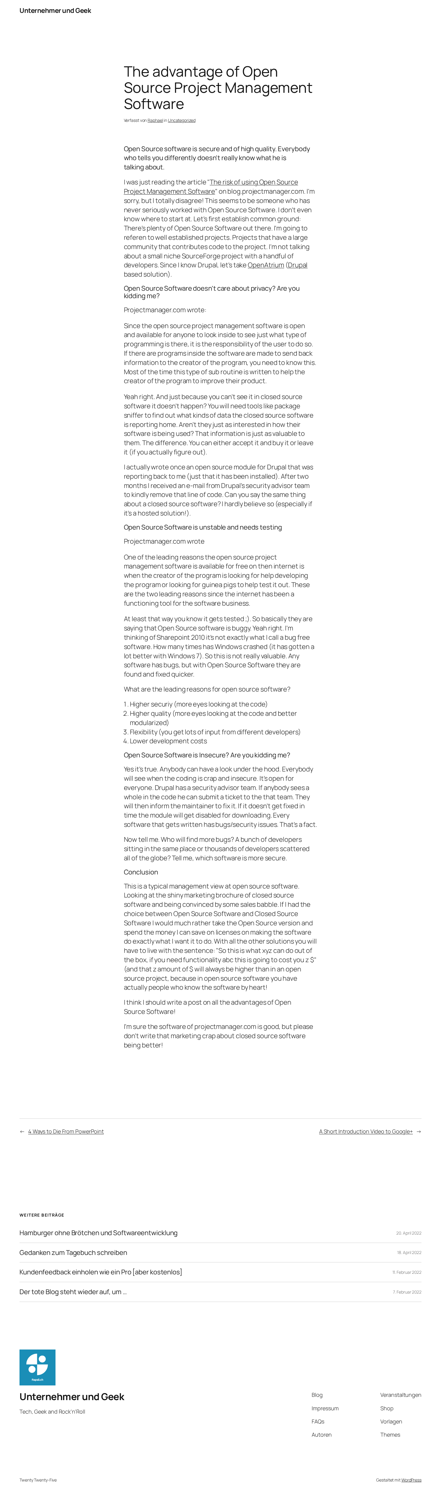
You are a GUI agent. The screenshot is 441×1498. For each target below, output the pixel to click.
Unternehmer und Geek (55, 10)
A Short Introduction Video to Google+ (366, 1131)
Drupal (298, 264)
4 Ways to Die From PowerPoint (66, 1131)
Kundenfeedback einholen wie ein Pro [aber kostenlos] (101, 1272)
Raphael (155, 120)
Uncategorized (182, 120)
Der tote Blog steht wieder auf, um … (73, 1292)
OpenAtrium (266, 264)
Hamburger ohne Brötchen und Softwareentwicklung (99, 1233)
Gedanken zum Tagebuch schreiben (73, 1252)
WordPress (411, 1480)
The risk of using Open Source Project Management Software (211, 187)
